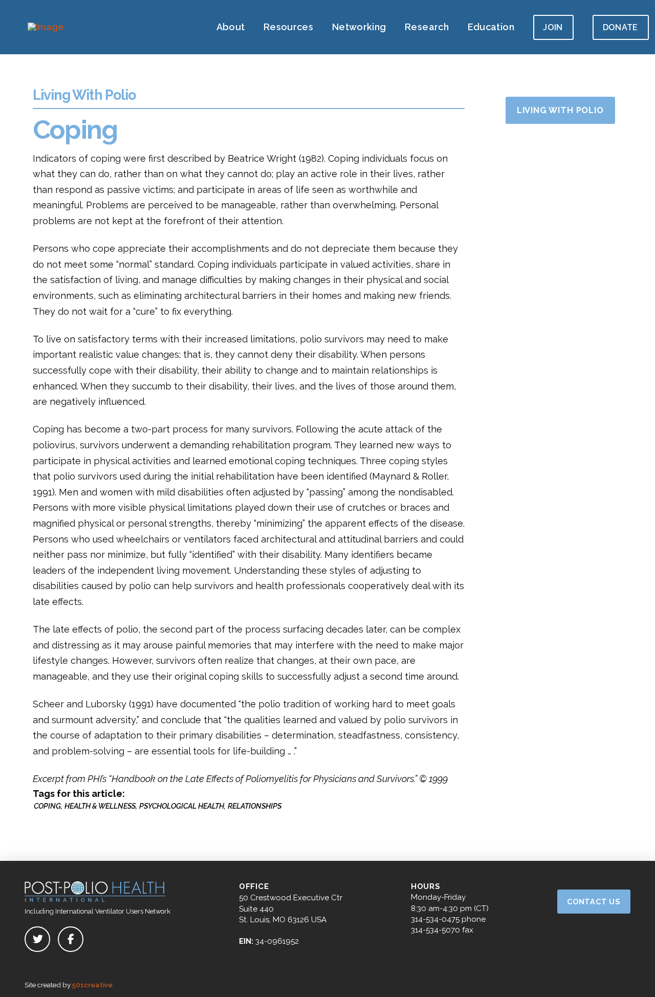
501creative (92, 985)
